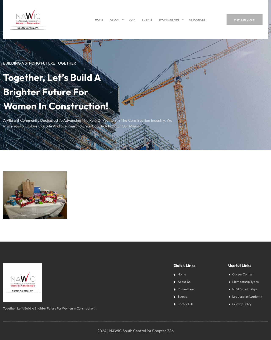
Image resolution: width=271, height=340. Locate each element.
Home (99, 19)
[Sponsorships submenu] (182, 18)
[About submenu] (122, 18)
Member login (244, 19)
